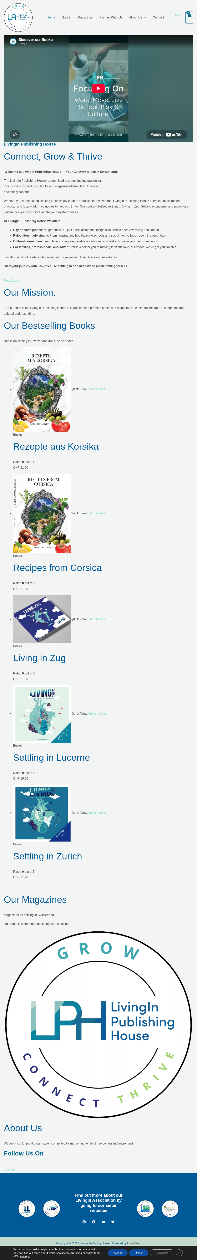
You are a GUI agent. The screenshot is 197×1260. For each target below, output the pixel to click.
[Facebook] (93, 1222)
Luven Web (134, 1243)
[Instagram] (84, 1222)
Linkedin (10, 1169)
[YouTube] (103, 1222)
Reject (139, 1252)
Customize (162, 1252)
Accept (118, 1252)
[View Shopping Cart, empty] (189, 17)
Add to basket (95, 389)
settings (25, 1256)
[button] (144, 18)
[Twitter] (113, 1222)
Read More (11, 280)
